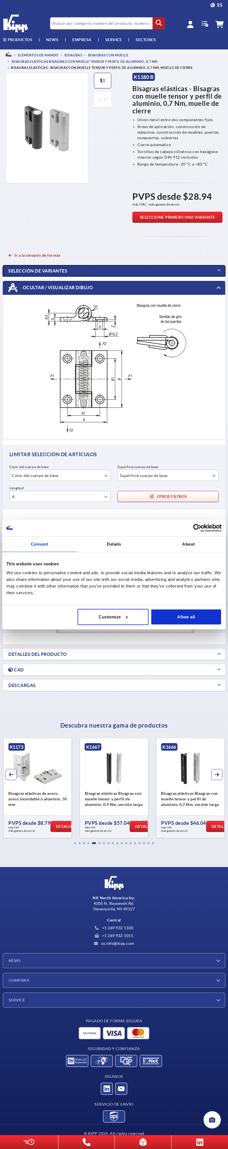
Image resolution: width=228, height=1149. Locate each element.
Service (17, 1000)
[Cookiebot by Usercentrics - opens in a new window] (197, 528)
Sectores (146, 40)
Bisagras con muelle (107, 55)
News (15, 960)
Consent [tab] (39, 544)
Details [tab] (114, 544)
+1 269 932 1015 (117, 935)
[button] (75, 843)
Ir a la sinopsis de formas (37, 255)
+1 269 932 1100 (117, 928)
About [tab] (188, 544)
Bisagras (73, 55)
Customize (110, 616)
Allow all (186, 616)
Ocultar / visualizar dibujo (57, 287)
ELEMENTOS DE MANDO (38, 55)
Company (19, 980)
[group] (38, 788)
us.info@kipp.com (117, 943)
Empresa (81, 40)
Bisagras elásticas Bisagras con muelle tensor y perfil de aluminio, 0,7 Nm (84, 62)
